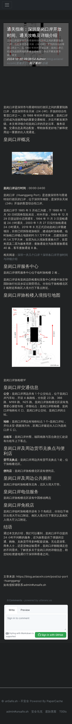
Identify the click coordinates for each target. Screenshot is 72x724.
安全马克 (36, 711)
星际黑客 (50, 711)
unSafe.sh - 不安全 (17, 701)
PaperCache (55, 701)
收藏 (45, 63)
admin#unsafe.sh (17, 711)
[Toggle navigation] (7, 4)
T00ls (63, 711)
